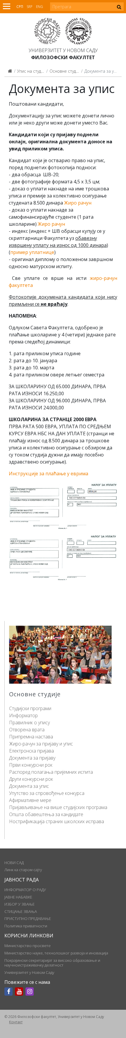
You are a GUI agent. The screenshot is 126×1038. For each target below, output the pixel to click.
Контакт (16, 1021)
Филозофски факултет (63, 57)
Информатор (23, 715)
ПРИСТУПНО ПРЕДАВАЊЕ (27, 918)
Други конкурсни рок (31, 779)
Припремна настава (31, 736)
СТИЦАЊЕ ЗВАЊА (20, 911)
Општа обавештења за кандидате (46, 814)
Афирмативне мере (30, 800)
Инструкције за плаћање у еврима (48, 473)
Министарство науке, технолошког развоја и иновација (56, 953)
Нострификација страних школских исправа (56, 821)
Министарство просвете (27, 945)
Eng (39, 6)
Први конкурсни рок (30, 765)
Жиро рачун (77, 203)
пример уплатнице (32, 252)
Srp (30, 6)
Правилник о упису (29, 722)
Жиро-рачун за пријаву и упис (41, 743)
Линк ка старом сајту (23, 869)
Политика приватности (25, 926)
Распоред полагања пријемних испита (51, 772)
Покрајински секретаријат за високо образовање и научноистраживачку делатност (52, 963)
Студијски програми (30, 708)
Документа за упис (29, 786)
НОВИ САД (14, 862)
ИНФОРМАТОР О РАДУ (25, 889)
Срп (19, 6)
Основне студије (65, 71)
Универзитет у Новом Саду (63, 50)
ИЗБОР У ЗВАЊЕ (19, 904)
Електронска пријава (31, 751)
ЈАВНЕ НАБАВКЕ (18, 897)
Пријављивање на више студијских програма (58, 807)
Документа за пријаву (32, 758)
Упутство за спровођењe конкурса (46, 793)
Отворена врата (27, 729)
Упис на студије (32, 71)
